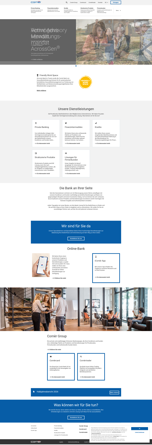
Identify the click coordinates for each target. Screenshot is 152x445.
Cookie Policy (87, 439)
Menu (117, 10)
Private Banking (58, 423)
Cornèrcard (83, 2)
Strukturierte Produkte (59, 429)
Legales (61, 439)
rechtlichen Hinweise (116, 432)
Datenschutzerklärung (73, 439)
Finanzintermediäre (59, 425)
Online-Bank (34, 425)
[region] (119, 434)
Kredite (56, 427)
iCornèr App (34, 427)
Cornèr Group (73, 2)
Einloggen (116, 2)
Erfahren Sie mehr (60, 275)
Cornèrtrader (92, 2)
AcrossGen (33, 423)
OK (139, 428)
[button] (71, 63)
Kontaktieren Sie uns (76, 235)
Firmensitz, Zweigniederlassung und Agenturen (110, 424)
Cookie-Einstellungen (139, 432)
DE (105, 2)
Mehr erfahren (38, 45)
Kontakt (100, 2)
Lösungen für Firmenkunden (61, 432)
